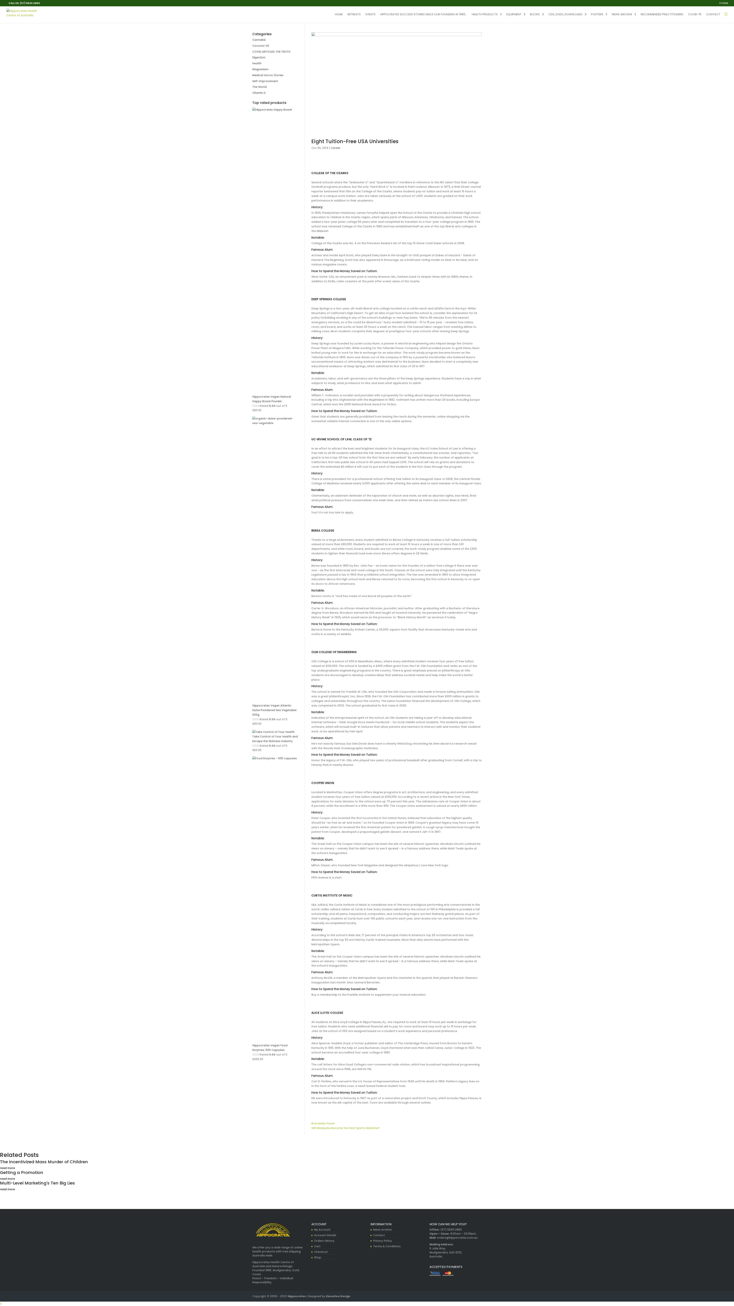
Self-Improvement (265, 81)
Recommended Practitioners (662, 14)
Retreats (354, 14)
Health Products (485, 14)
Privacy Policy (382, 1241)
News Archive (622, 14)
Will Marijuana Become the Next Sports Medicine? (345, 1128)
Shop (317, 1257)
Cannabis (259, 40)
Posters (597, 14)
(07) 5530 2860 (451, 1230)
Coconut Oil (260, 46)
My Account (322, 1230)
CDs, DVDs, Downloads (565, 14)
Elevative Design (338, 1296)
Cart (317, 1246)
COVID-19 (694, 14)
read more (7, 1168)
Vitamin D (259, 93)
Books (535, 14)
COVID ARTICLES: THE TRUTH (271, 52)
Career (335, 148)
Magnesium (260, 69)
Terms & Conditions (387, 1246)
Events (370, 14)
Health (256, 63)
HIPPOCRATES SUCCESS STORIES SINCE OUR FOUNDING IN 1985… (423, 14)
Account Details (325, 1235)
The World (259, 87)
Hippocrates (297, 1296)
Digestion (258, 57)
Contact (713, 14)
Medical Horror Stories (267, 75)
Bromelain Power (323, 1123)
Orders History (324, 1241)
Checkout (321, 1252)
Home (339, 14)
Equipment (513, 14)
